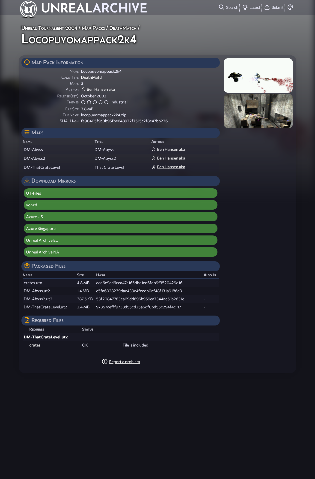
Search (232, 7)
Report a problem (124, 361)
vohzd (31, 204)
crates (35, 345)
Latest (255, 7)
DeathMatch (123, 28)
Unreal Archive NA (42, 252)
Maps (74, 83)
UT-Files (33, 193)
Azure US (34, 216)
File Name (71, 114)
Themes (73, 101)
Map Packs (93, 28)
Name (74, 71)
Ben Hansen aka (101, 89)
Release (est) (68, 95)
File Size (72, 108)
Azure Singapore (41, 228)
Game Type (70, 77)
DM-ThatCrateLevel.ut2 (46, 336)
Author (72, 89)
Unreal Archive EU (42, 240)
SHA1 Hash (69, 120)
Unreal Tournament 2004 (49, 28)
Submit (277, 7)
